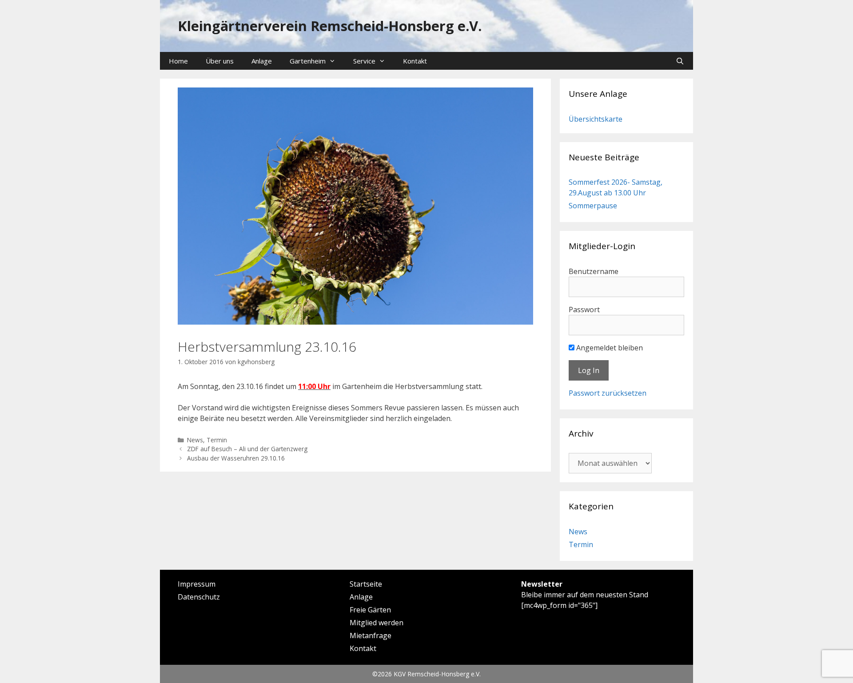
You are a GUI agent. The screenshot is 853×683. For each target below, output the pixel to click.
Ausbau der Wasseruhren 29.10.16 (236, 458)
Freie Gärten (370, 610)
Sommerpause (593, 205)
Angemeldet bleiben (608, 348)
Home (178, 60)
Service (364, 60)
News (195, 440)
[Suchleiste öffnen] (680, 61)
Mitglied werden (376, 622)
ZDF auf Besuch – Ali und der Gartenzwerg (247, 449)
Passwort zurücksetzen (607, 393)
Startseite (366, 584)
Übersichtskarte (595, 119)
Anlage (261, 60)
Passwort (584, 309)
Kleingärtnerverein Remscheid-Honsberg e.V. (330, 25)
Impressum (196, 584)
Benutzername (593, 271)
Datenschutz (199, 597)
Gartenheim (308, 60)
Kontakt (415, 60)
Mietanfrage (370, 635)
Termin (217, 440)
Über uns (220, 60)
